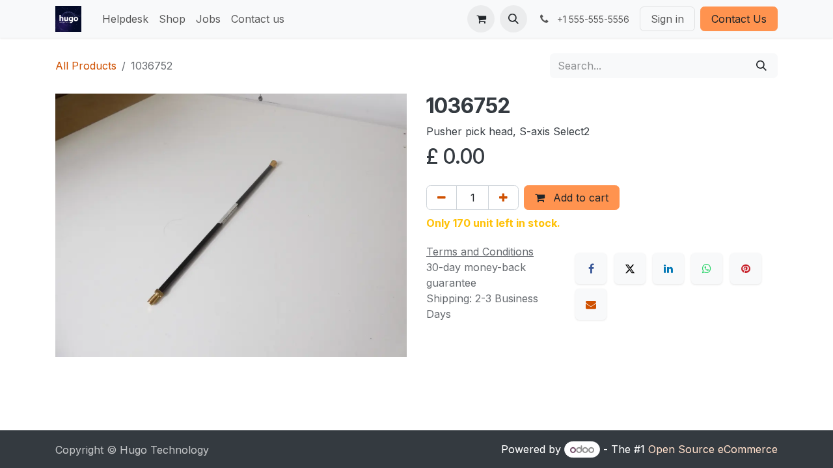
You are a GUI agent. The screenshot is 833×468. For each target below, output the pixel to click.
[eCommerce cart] (481, 18)
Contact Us (739, 18)
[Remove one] (441, 197)
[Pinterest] (745, 268)
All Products (85, 65)
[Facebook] (591, 268)
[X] (630, 268)
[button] (513, 18)
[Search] (761, 65)
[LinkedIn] (668, 268)
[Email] (591, 304)
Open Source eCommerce (713, 449)
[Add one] (503, 197)
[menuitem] (125, 19)
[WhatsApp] (706, 268)
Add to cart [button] (579, 197)
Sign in (667, 18)
